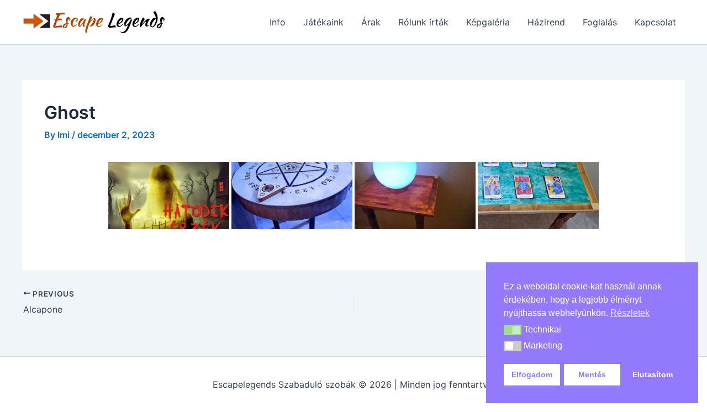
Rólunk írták (423, 22)
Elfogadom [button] (531, 374)
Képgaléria (488, 22)
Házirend (546, 22)
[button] (512, 330)
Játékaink (323, 22)
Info (278, 22)
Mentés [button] (592, 374)
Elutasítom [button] (652, 374)
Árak (371, 22)
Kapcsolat (655, 22)
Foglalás (600, 22)
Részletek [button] (630, 313)
